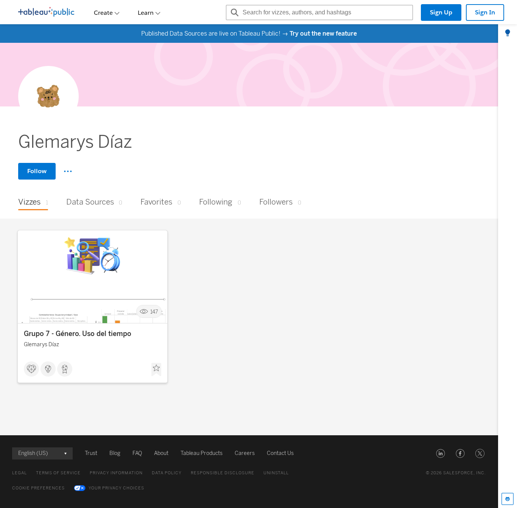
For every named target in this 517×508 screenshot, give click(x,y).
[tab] (507, 33)
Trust (91, 453)
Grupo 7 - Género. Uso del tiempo (77, 334)
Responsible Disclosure (222, 472)
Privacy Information (116, 472)
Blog (114, 453)
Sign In (485, 12)
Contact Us (280, 453)
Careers (245, 453)
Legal (19, 472)
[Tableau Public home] (46, 12)
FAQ (137, 453)
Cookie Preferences (38, 488)
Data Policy (167, 472)
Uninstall (276, 472)
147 (154, 311)
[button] (440, 453)
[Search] (233, 12)
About (161, 453)
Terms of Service (58, 472)
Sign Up (441, 12)
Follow (37, 171)
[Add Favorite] (156, 370)
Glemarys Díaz (41, 344)
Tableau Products (202, 453)
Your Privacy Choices (116, 488)
